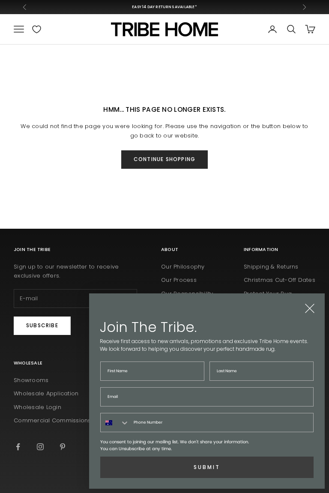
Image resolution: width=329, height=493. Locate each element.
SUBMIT (207, 467)
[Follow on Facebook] (18, 446)
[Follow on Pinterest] (62, 446)
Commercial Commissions (52, 420)
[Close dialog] (309, 308)
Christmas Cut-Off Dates (279, 280)
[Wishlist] (37, 29)
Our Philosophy (183, 267)
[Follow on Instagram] (40, 446)
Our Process (179, 280)
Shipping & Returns (271, 267)
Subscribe (42, 325)
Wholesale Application (46, 393)
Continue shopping (164, 159)
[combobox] (115, 422)
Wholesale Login (37, 407)
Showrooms (31, 380)
